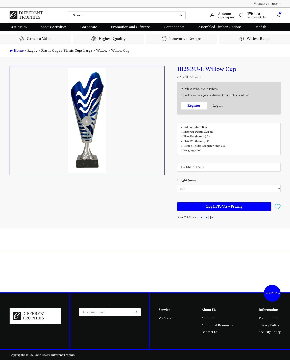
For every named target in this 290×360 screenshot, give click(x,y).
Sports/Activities (53, 27)
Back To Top (272, 293)
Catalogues (18, 27)
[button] (278, 206)
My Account (167, 318)
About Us (208, 318)
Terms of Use (268, 318)
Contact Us (263, 4)
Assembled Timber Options (219, 27)
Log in (217, 105)
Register (194, 105)
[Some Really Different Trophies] (26, 15)
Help (275, 3)
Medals (261, 27)
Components (174, 27)
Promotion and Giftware (130, 27)
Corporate (88, 27)
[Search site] (180, 15)
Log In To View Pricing (224, 206)
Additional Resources (217, 325)
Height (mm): (186, 180)
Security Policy (270, 332)
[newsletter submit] (135, 312)
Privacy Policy (269, 325)
